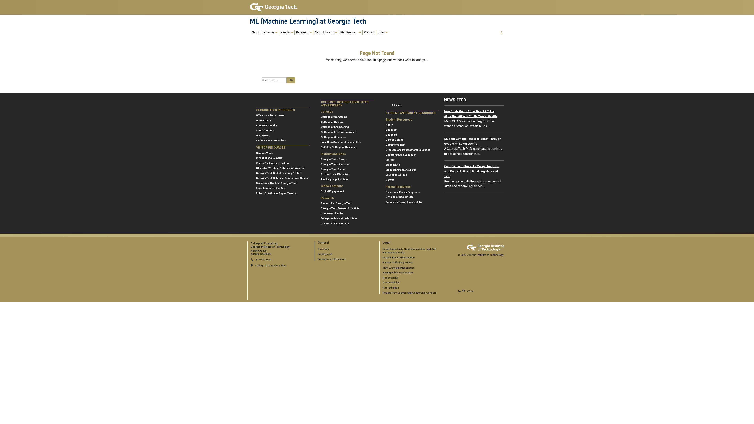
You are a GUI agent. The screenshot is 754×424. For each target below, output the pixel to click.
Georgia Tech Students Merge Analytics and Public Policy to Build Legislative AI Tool (471, 171)
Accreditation (391, 287)
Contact (369, 32)
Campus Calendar (266, 125)
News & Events (324, 32)
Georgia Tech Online (333, 169)
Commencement (395, 144)
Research (302, 32)
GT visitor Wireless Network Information (280, 168)
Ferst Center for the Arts (270, 188)
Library (390, 159)
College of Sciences (333, 137)
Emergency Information (331, 259)
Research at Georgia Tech (336, 203)
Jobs (381, 32)
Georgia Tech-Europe (334, 159)
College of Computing (334, 116)
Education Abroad (396, 174)
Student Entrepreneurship (401, 169)
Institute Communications (271, 140)
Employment (325, 254)
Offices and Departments (271, 115)
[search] (501, 32)
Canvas (390, 179)
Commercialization (332, 213)
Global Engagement (332, 191)
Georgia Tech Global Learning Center (278, 173)
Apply (389, 124)
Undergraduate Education (401, 154)
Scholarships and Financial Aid (404, 202)
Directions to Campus (269, 157)
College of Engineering (335, 126)
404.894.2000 (262, 259)
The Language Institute (334, 179)
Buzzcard (392, 134)
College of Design (332, 122)
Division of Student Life (400, 197)
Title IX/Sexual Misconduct (398, 267)
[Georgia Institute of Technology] (274, 5)
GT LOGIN (467, 291)
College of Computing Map (270, 265)
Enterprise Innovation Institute (339, 218)
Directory (323, 249)
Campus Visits (264, 153)
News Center (263, 120)
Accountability (391, 282)
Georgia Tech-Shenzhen (335, 164)
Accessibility (390, 277)
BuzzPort (391, 129)
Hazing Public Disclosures (398, 272)
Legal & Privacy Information (399, 257)
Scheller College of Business (338, 147)
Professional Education (335, 174)
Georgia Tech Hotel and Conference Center (282, 178)
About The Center (262, 32)
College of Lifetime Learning (338, 132)
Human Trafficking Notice (397, 262)
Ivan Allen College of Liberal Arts (341, 142)
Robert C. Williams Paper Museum (276, 193)
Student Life (393, 164)
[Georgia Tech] (485, 247)
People (285, 32)
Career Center (394, 139)
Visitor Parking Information (272, 163)
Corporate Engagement (335, 223)
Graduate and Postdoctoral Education (408, 149)
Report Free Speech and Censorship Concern (409, 292)
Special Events (265, 130)
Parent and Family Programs (403, 192)
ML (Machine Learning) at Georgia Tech (308, 21)
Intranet (396, 105)
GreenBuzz (263, 135)
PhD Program (349, 32)
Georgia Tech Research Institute (340, 208)
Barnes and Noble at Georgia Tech (276, 183)
